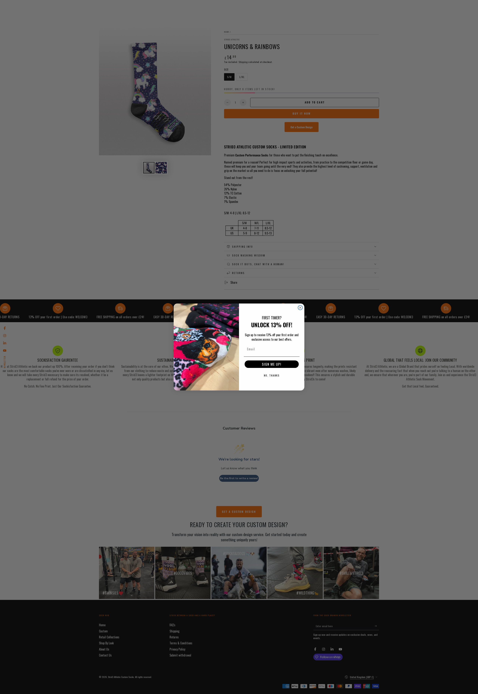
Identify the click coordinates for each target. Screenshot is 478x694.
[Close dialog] (300, 307)
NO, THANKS (272, 375)
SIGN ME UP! (271, 364)
